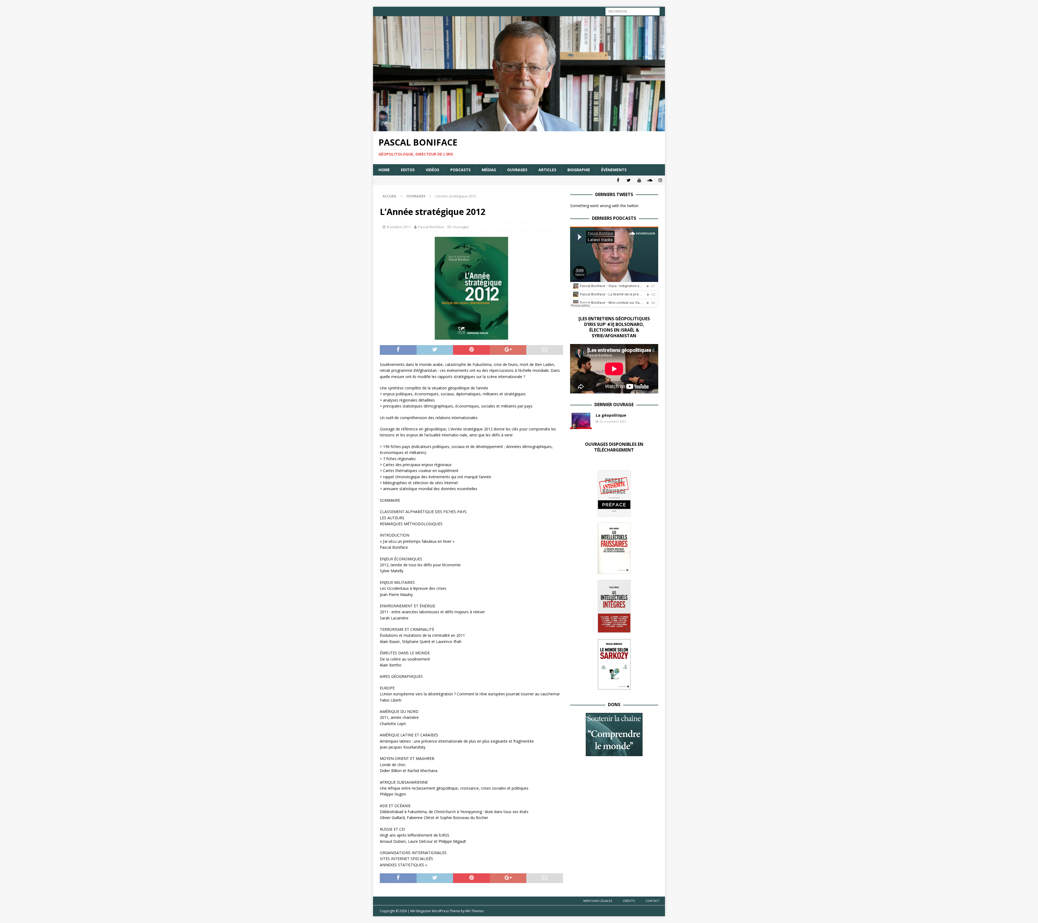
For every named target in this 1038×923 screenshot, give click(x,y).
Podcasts (460, 169)
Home (384, 169)
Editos (408, 169)
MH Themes (474, 911)
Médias (489, 169)
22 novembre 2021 (613, 421)
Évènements (614, 169)
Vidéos (432, 169)
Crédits (629, 901)
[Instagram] (660, 180)
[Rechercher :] (633, 11)
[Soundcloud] (649, 180)
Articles (547, 169)
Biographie (578, 169)
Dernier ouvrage (614, 404)
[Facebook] (618, 180)
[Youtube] (639, 180)
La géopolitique (611, 415)
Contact (653, 901)
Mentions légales (597, 901)
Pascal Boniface (431, 226)
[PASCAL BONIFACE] (519, 128)
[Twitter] (628, 180)
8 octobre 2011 (399, 226)
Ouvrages (517, 169)
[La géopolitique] (581, 421)
